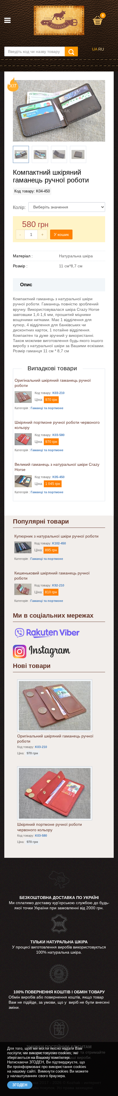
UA (94, 49)
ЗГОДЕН (19, 1085)
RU (101, 49)
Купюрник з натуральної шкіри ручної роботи (56, 536)
